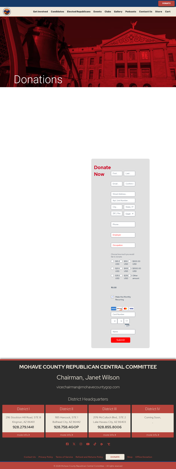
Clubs (108, 11)
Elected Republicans (78, 11)
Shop (130, 457)
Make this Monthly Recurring (123, 298)
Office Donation (143, 457)
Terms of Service (64, 457)
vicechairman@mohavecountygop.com (88, 387)
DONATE (166, 3)
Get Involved (40, 11)
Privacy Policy (45, 457)
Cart (167, 11)
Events (98, 11)
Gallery (118, 11)
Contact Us (145, 11)
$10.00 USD (118, 262)
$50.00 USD (127, 262)
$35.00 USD (118, 277)
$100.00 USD (127, 269)
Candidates (57, 11)
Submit (120, 340)
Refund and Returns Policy (89, 457)
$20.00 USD (118, 269)
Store (158, 11)
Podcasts (130, 11)
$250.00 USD (128, 277)
